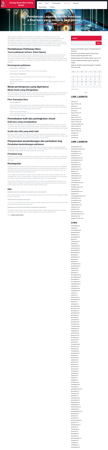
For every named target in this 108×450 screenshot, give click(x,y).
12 (81, 79)
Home (40, 3)
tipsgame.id (74, 301)
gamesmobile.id (75, 248)
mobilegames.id (75, 246)
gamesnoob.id (75, 413)
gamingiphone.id (75, 263)
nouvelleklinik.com (76, 200)
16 (99, 79)
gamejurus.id (74, 364)
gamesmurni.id (75, 335)
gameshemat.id (75, 353)
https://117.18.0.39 (76, 108)
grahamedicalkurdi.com (77, 213)
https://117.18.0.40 (76, 130)
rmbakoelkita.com (76, 164)
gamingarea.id (75, 319)
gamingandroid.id (76, 275)
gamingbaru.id (75, 391)
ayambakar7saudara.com (78, 149)
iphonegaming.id (75, 281)
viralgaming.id (75, 409)
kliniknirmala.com (76, 198)
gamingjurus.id (75, 310)
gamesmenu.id (75, 333)
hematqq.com (75, 133)
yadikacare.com (75, 207)
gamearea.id (74, 375)
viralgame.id (74, 442)
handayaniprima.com (77, 158)
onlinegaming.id (75, 290)
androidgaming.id (76, 230)
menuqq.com (74, 137)
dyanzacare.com (75, 216)
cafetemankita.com (76, 175)
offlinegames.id (75, 241)
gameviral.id (74, 431)
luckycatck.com (75, 162)
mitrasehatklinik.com (76, 191)
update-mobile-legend (17, 215)
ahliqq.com (74, 106)
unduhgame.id (75, 445)
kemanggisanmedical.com (78, 196)
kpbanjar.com (75, 193)
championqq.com (76, 128)
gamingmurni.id (75, 308)
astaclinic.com (75, 209)
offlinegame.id (75, 286)
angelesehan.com (76, 167)
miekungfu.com (75, 173)
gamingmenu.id (75, 313)
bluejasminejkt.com (76, 169)
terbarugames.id (75, 299)
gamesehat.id (74, 436)
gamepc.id (74, 239)
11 (77, 79)
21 (90, 81)
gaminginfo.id (75, 304)
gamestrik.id (74, 259)
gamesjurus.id (75, 337)
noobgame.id (74, 440)
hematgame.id (75, 382)
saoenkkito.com (75, 155)
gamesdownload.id (76, 420)
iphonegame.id (75, 279)
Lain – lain (67, 3)
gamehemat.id (75, 357)
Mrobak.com (74, 171)
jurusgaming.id (75, 324)
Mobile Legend (42, 7)
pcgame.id (74, 293)
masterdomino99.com (77, 124)
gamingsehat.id (75, 400)
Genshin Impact (56, 3)
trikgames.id (74, 261)
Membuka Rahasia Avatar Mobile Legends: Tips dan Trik (86, 58)
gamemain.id (74, 362)
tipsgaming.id (75, 268)
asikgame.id (74, 380)
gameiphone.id (75, 234)
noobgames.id (75, 429)
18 (77, 81)
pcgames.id (74, 295)
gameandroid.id (75, 232)
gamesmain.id (75, 339)
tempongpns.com (76, 151)
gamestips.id (74, 255)
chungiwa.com (75, 184)
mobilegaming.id (75, 284)
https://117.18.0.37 (76, 126)
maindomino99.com (76, 119)
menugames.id (75, 351)
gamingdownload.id (76, 389)
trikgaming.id (74, 270)
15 (95, 79)
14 (90, 79)
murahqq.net (74, 115)
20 (86, 81)
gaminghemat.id (75, 306)
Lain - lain (32, 24)
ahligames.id (74, 355)
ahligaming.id (74, 348)
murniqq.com (74, 135)
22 (95, 81)
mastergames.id (75, 384)
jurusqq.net (74, 110)
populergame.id (75, 447)
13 (86, 79)
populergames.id (75, 424)
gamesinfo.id (74, 243)
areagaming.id (75, 328)
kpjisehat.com (75, 189)
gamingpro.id (74, 395)
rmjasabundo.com (76, 178)
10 (73, 79)
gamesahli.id (74, 342)
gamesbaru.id (75, 418)
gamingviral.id (75, 393)
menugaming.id (75, 326)
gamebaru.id (74, 427)
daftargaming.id (75, 402)
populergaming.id (76, 407)
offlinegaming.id (75, 288)
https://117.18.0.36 (76, 104)
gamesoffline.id (75, 250)
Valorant (52, 7)
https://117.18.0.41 (76, 117)
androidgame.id (75, 225)
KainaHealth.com (75, 202)
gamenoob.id (74, 422)
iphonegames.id (75, 237)
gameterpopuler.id (76, 438)
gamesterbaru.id (75, 252)
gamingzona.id (75, 322)
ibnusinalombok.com (77, 211)
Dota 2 (47, 3)
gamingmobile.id (75, 266)
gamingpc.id (74, 272)
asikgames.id (74, 360)
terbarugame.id (75, 297)
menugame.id (75, 386)
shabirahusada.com (76, 205)
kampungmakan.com (77, 160)
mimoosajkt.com (75, 180)
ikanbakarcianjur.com (77, 187)
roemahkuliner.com (76, 153)
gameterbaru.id (75, 257)
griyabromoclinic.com (77, 218)
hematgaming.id (75, 344)
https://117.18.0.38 (76, 121)
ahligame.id (74, 377)
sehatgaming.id (75, 404)
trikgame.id (74, 228)
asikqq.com (74, 101)
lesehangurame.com (76, 146)
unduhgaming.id (75, 398)
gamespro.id (74, 415)
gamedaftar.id (75, 433)
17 (73, 81)
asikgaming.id (75, 331)
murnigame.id (75, 371)
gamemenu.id (75, 366)
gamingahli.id (74, 317)
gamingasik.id (75, 315)
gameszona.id (75, 346)
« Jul (85, 92)
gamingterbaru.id (76, 277)
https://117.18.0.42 (76, 113)
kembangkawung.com (77, 182)
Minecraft (75, 3)
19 (81, 81)
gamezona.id (74, 369)
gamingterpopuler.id (76, 411)
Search (75, 38)
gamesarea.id (75, 373)
